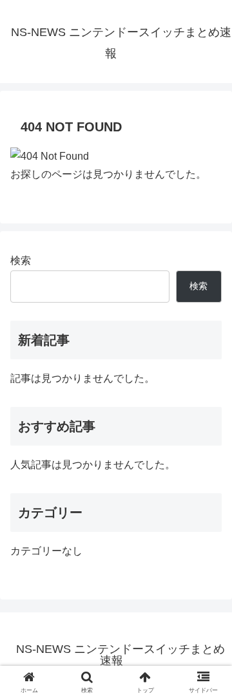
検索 (20, 260)
